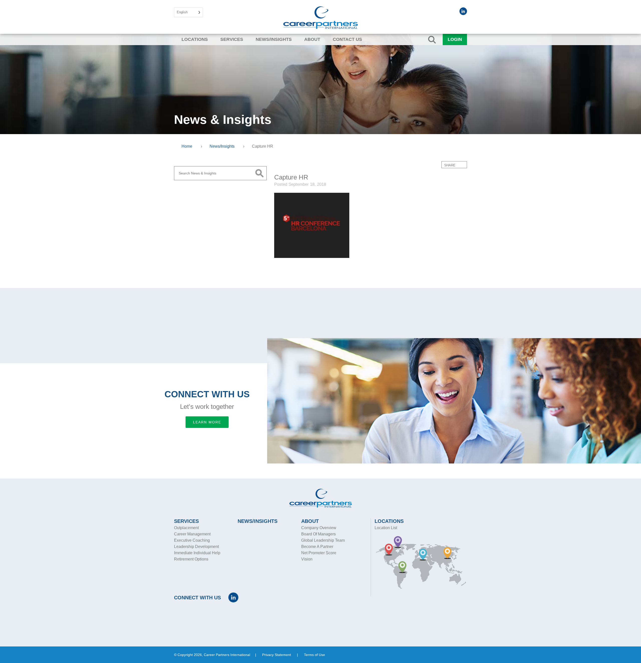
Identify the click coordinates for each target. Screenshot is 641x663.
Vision (306, 559)
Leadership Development (196, 546)
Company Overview (318, 528)
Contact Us (347, 39)
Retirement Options (191, 559)
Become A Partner (317, 546)
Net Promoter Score (318, 553)
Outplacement (186, 528)
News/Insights (274, 39)
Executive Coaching (192, 540)
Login (455, 39)
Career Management (192, 534)
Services (231, 39)
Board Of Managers (318, 534)
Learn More (207, 422)
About (312, 39)
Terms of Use (314, 655)
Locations (195, 39)
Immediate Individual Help (197, 553)
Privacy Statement (276, 655)
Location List (386, 528)
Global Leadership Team (323, 540)
